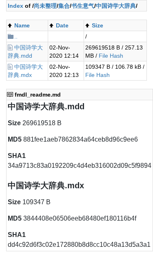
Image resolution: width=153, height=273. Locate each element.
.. (16, 36)
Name (22, 25)
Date (62, 25)
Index (15, 5)
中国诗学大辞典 (116, 5)
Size (97, 25)
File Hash (111, 55)
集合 (64, 5)
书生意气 (82, 5)
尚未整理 (45, 5)
